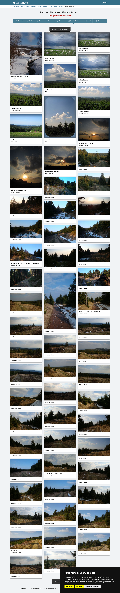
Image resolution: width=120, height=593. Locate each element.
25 (57, 589)
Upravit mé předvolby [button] (92, 586)
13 (35, 589)
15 (39, 589)
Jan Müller (14, 79)
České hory (16, 6)
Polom (39, 6)
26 (59, 589)
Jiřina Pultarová (49, 60)
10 (29, 589)
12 (33, 589)
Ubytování (33, 6)
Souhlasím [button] (69, 586)
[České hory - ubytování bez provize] (21, 2)
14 (37, 589)
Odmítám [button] (79, 586)
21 (50, 589)
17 (42, 589)
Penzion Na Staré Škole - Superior (53, 6)
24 (55, 589)
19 (46, 589)
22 (52, 589)
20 (48, 589)
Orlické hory (24, 6)
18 (44, 589)
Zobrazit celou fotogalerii (60, 29)
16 (40, 589)
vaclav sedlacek (83, 169)
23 (54, 589)
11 (31, 589)
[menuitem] (19, 21)
